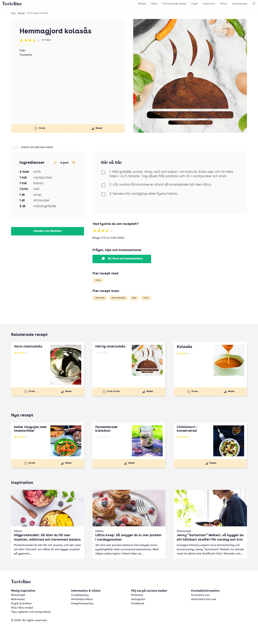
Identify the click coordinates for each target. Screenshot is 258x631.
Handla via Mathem (47, 231)
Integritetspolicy (82, 603)
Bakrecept (18, 599)
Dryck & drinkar (21, 603)
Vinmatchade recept (174, 3)
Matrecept (18, 595)
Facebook (137, 603)
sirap (98, 280)
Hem (13, 13)
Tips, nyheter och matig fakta (31, 612)
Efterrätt (99, 298)
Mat (134, 298)
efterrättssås (118, 298)
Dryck (194, 3)
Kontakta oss (200, 595)
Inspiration (209, 3)
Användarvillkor (82, 599)
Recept (142, 3)
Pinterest (137, 595)
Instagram (138, 599)
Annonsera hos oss (203, 599)
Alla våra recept (22, 607)
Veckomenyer (239, 3)
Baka (154, 3)
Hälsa (223, 3)
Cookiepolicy (80, 595)
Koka (145, 298)
